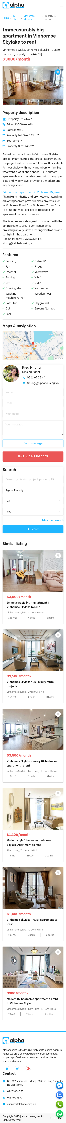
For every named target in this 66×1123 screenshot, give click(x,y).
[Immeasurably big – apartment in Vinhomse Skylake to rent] (33, 570)
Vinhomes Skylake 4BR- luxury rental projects (30, 684)
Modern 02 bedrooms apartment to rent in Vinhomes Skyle (32, 1001)
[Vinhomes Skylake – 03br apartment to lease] (33, 887)
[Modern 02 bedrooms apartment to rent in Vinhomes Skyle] (33, 967)
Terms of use (56, 1118)
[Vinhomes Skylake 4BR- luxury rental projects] (33, 650)
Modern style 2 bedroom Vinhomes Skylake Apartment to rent (29, 842)
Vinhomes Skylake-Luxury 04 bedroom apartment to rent (32, 763)
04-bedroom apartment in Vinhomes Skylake (31, 192)
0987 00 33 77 (14, 1097)
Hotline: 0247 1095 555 (33, 456)
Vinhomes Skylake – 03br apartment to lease (32, 922)
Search (35, 529)
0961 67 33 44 (36, 377)
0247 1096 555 (15, 1091)
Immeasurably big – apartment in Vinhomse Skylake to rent (28, 605)
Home (6, 17)
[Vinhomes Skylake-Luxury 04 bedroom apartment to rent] (33, 729)
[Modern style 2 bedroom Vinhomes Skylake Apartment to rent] (33, 808)
